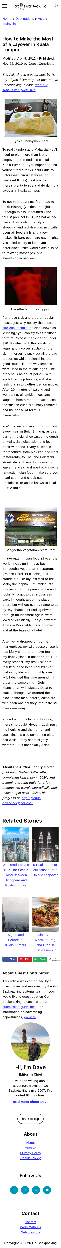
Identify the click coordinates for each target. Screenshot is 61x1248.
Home (6, 18)
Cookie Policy (30, 1158)
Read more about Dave (30, 1101)
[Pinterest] (36, 1190)
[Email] (47, 1190)
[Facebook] (14, 1190)
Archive (30, 1148)
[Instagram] (25, 1190)
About (30, 1142)
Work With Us (30, 1227)
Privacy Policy (30, 1153)
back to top (30, 1119)
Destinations (24, 18)
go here (30, 1017)
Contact (30, 1222)
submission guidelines (19, 1007)
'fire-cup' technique (16, 328)
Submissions (30, 1232)
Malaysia (9, 24)
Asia (41, 18)
